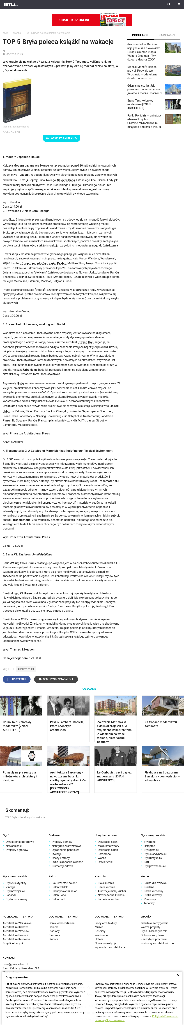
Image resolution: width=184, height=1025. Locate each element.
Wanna (102, 858)
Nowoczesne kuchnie (111, 895)
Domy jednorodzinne (62, 923)
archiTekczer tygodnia (154, 923)
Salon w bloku (60, 887)
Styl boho (150, 842)
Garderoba (104, 854)
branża (17, 33)
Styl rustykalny (153, 858)
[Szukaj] (169, 4)
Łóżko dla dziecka (155, 883)
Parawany (150, 899)
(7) (64, 138)
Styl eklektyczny (16, 883)
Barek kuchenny (153, 891)
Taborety (149, 903)
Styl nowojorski (15, 891)
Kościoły (100, 931)
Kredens (149, 887)
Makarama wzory (108, 846)
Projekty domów (62, 842)
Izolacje (57, 854)
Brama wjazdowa (62, 866)
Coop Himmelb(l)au (34, 263)
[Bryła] (11, 4)
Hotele (99, 939)
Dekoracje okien (108, 850)
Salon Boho (59, 895)
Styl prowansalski (155, 866)
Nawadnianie (14, 846)
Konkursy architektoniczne (157, 943)
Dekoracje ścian (108, 842)
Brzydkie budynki (13, 943)
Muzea (99, 927)
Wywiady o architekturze (110, 947)
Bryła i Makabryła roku (154, 931)
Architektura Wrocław (16, 931)
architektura (26, 669)
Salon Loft (58, 899)
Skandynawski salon (64, 891)
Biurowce (54, 935)
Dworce (53, 939)
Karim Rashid (57, 263)
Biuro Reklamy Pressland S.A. (21, 968)
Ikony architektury (106, 923)
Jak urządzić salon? (64, 883)
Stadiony (54, 931)
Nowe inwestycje (105, 943)
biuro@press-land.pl (15, 964)
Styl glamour (151, 850)
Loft (146, 862)
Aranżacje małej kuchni (112, 891)
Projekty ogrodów (17, 850)
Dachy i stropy (61, 858)
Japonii (24, 174)
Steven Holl (85, 342)
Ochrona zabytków (152, 935)
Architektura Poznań (15, 935)
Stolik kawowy (153, 895)
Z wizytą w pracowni (154, 939)
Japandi (11, 895)
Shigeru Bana (66, 180)
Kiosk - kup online (74, 20)
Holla (20, 383)
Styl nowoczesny (16, 899)
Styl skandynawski (155, 854)
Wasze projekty (150, 927)
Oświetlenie (105, 862)
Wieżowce (101, 935)
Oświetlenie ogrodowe (20, 842)
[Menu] (179, 4)
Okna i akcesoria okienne (67, 862)
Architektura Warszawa (17, 923)
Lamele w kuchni (108, 899)
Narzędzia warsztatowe (67, 846)
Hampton (149, 846)
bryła (5, 33)
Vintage (10, 887)
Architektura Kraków (15, 927)
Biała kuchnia (106, 883)
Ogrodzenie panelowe (65, 850)
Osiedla (53, 927)
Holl (13, 365)
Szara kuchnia (106, 887)
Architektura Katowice (16, 939)
